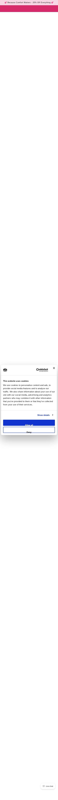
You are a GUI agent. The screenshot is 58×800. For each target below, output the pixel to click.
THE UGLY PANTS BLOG (17, 15)
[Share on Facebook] (4, 719)
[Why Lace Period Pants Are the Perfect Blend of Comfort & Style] (29, 611)
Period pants (8, 708)
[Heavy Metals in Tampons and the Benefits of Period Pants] (29, 666)
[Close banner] (54, 370)
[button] (27, 719)
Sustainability (22, 708)
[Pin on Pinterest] (15, 719)
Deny (29, 432)
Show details (43, 415)
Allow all (29, 425)
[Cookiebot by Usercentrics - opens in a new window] (36, 370)
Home (4, 15)
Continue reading (12, 587)
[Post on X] (9, 719)
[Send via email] (21, 719)
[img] (20, 796)
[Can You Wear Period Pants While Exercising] (29, 556)
